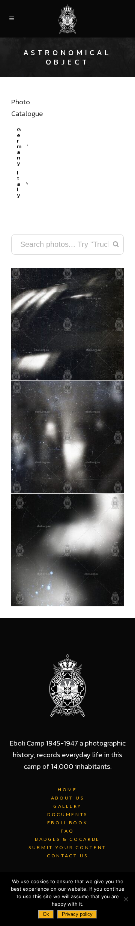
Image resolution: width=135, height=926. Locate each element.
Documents (67, 814)
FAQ (67, 831)
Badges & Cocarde (67, 839)
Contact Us (67, 855)
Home (67, 789)
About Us (67, 798)
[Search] (115, 244)
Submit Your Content (67, 847)
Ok (46, 914)
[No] (125, 899)
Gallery (67, 806)
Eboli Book (67, 822)
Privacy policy (77, 914)
